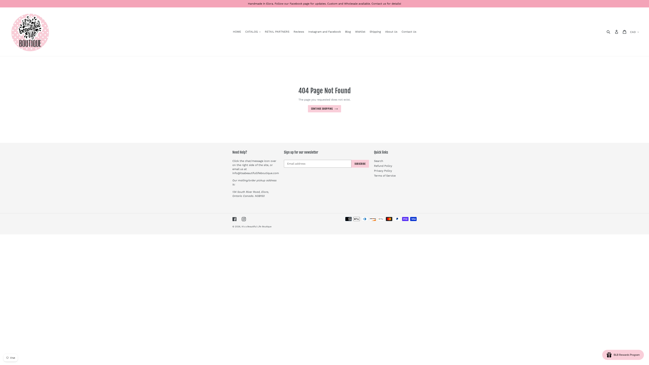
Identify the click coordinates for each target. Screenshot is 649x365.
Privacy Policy (383, 170)
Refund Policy (383, 165)
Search (378, 161)
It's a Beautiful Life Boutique (257, 226)
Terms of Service (385, 175)
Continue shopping (322, 108)
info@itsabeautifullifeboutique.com (255, 173)
